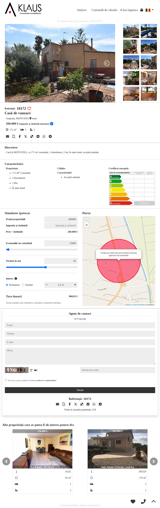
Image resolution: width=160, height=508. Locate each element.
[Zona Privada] (141, 9)
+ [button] (87, 220)
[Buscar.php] (89, 7)
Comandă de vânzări (105, 10)
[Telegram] (50, 136)
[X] (26, 136)
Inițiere (82, 10)
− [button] (87, 225)
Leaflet (127, 304)
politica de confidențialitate (46, 380)
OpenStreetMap (139, 304)
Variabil (29, 285)
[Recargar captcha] (31, 370)
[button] (6, 461)
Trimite (80, 390)
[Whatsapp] (44, 136)
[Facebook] (20, 136)
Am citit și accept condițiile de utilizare (32, 380)
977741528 (80, 319)
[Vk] (38, 136)
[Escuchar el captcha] (35, 370)
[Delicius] (32, 136)
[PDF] (14, 136)
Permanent (14, 285)
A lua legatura (129, 10)
